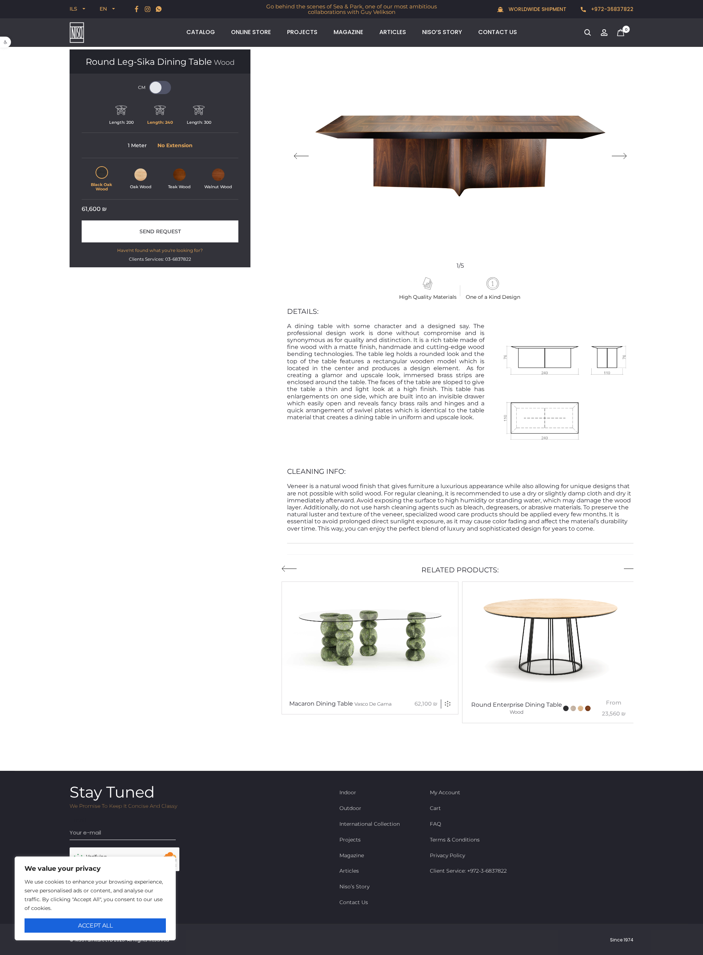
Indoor (347, 792)
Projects (302, 32)
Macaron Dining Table (340, 703)
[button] (5, 42)
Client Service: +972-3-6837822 (468, 870)
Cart (435, 808)
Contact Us (497, 32)
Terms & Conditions (455, 839)
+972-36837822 (611, 9)
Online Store (251, 32)
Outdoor (350, 808)
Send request (160, 231)
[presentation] (301, 156)
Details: (303, 311)
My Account (445, 792)
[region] (95, 898)
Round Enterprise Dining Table (516, 708)
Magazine (348, 32)
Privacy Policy (447, 855)
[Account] (604, 32)
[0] (620, 32)
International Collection (369, 824)
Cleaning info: (316, 471)
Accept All (95, 925)
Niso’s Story (442, 32)
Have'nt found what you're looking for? (160, 250)
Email (78, 820)
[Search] (587, 32)
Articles (392, 32)
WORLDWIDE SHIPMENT (536, 9)
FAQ (435, 824)
